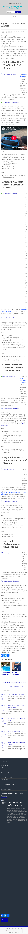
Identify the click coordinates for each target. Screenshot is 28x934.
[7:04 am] (8, 800)
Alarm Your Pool (14, 3)
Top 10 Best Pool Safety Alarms (15, 804)
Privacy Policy (4, 786)
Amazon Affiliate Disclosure (7, 784)
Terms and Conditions (6, 789)
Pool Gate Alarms (5, 779)
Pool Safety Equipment (6, 782)
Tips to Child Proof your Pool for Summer (13, 683)
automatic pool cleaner (7, 31)
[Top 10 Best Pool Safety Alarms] (3, 800)
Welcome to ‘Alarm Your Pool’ (8, 772)
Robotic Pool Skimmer (6, 32)
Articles (2, 767)
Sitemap (3, 774)
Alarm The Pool (4, 765)
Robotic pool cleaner (18, 31)
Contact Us (3, 770)
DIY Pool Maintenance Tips (18, 686)
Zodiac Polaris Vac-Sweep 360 (23, 380)
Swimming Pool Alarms (6, 777)
